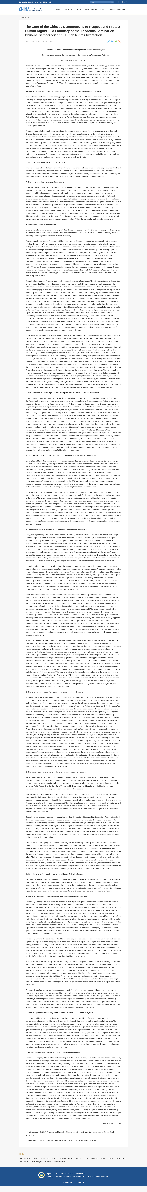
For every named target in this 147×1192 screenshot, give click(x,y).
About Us (68, 1182)
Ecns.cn (111, 1158)
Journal (94, 9)
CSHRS (66, 9)
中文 (119, 2)
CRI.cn (70, 1158)
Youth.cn (78, 1158)
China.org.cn (44, 1158)
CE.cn (86, 1158)
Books (101, 9)
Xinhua (34, 1158)
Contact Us (78, 1182)
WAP (125, 2)
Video (79, 9)
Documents (110, 9)
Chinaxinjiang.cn (36, 1162)
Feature (86, 9)
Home (58, 9)
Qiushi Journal (121, 1158)
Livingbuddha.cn (59, 1162)
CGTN (53, 1158)
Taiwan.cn (94, 1158)
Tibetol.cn (47, 1162)
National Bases (122, 9)
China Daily (62, 1158)
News (73, 9)
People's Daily (25, 1158)
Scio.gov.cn (24, 1162)
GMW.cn (103, 1158)
